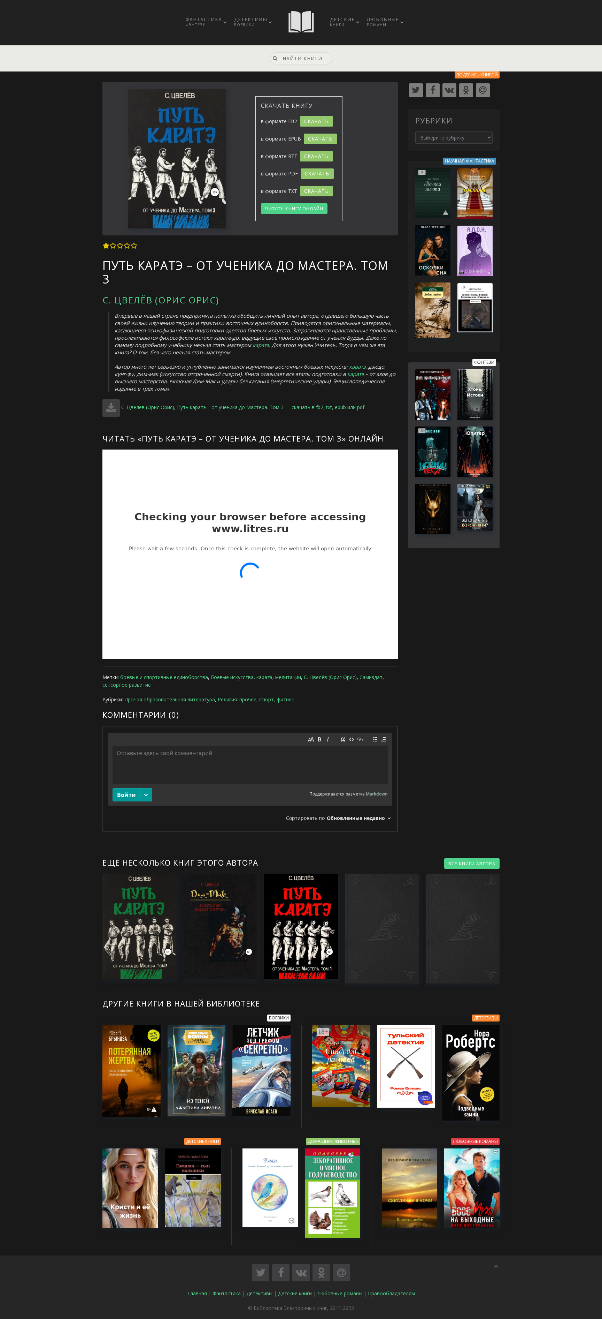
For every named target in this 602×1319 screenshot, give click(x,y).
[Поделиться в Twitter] (260, 1272)
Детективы (250, 21)
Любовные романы (339, 1293)
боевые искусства (232, 677)
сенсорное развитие (126, 684)
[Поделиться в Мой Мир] (341, 1272)
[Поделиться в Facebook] (281, 1272)
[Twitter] (416, 90)
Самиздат (371, 677)
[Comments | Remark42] (250, 779)
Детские (342, 21)
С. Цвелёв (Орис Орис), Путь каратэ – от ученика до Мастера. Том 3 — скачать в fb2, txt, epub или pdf (242, 407)
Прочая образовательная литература (169, 699)
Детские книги (295, 1293)
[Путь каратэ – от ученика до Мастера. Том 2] (135, 926)
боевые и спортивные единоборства (164, 677)
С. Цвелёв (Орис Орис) (160, 300)
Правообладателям (391, 1293)
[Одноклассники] (466, 90)
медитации (288, 677)
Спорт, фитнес (276, 699)
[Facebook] (433, 90)
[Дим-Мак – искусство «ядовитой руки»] (216, 926)
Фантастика (203, 21)
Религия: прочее (237, 699)
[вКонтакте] (449, 90)
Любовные (383, 21)
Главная (197, 1293)
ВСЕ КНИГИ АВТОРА (471, 863)
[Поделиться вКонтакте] (301, 1272)
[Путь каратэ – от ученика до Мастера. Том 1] (297, 926)
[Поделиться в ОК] (321, 1272)
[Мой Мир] (483, 90)
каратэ (261, 344)
